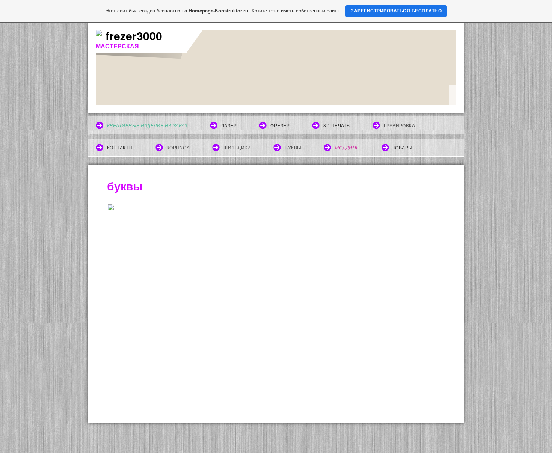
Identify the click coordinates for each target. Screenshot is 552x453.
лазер (229, 125)
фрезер (280, 125)
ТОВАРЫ (403, 147)
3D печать (336, 125)
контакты (120, 147)
